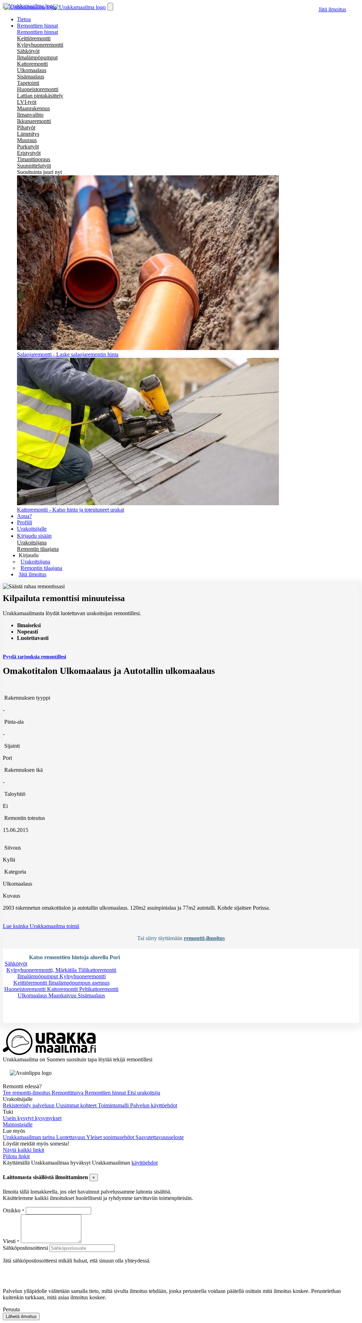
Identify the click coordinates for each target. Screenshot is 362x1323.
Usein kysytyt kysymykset (32, 1118)
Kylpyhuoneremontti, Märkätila (42, 970)
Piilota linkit (16, 1156)
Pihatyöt (26, 127)
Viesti (9, 1241)
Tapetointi (28, 83)
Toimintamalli (114, 1105)
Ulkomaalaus (31, 70)
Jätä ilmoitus (332, 9)
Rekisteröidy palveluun (29, 1105)
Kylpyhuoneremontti (40, 45)
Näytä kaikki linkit (23, 1150)
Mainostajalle (18, 1124)
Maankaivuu (63, 995)
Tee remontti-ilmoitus (27, 1093)
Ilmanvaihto (30, 115)
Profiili (24, 522)
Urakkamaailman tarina (29, 1137)
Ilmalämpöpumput (37, 57)
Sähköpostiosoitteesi (25, 1248)
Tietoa (24, 19)
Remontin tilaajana (38, 549)
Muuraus (27, 140)
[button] (29, 555)
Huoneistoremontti (37, 89)
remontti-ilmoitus (204, 938)
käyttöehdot (145, 1163)
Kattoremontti (32, 64)
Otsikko (12, 1210)
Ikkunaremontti (34, 121)
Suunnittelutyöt (34, 166)
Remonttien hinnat (37, 32)
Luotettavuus (71, 1137)
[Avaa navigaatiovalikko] (110, 7)
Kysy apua (26, 1019)
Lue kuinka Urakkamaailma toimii (41, 926)
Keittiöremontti (34, 38)
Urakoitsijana (32, 543)
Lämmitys (28, 134)
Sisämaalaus (30, 77)
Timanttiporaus (33, 159)
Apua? (24, 516)
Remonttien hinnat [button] (37, 26)
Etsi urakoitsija (143, 1093)
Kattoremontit (63, 989)
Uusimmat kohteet (77, 1105)
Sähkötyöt (28, 51)
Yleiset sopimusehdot (110, 1137)
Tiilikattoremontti (97, 970)
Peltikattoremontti (98, 989)
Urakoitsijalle (32, 529)
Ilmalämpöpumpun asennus (79, 983)
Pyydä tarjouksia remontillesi (34, 656)
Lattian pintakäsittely (40, 96)
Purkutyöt (28, 147)
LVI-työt (26, 102)
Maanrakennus (33, 108)
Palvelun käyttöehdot (153, 1105)
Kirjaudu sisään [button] (34, 536)
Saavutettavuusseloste (159, 1137)
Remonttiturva (68, 1093)
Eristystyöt (29, 153)
